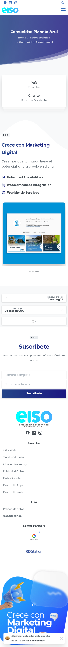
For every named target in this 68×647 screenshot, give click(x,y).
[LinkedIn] (10, 2)
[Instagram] (16, 2)
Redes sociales (40, 37)
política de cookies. (33, 640)
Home (22, 37)
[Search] (62, 2)
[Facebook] (5, 2)
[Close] (61, 638)
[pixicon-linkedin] (34, 432)
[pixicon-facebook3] (28, 432)
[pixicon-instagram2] (40, 432)
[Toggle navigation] (63, 10)
